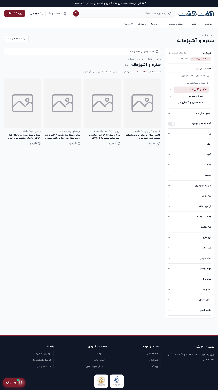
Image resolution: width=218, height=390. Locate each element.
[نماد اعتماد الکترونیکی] (117, 381)
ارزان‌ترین (98, 71)
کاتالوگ (150, 59)
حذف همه (184, 58)
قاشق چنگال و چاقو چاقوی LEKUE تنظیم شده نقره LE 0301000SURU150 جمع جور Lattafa (143, 137)
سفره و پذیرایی (195, 96)
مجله (126, 24)
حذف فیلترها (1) (176, 53)
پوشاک (208, 24)
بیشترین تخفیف (113, 71)
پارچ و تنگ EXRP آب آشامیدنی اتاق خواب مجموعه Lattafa (104, 137)
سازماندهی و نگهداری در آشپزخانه (188, 102)
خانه (159, 59)
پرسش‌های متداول (95, 366)
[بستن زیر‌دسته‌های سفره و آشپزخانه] (170, 89)
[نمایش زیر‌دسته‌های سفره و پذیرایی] (170, 96)
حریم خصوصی (44, 366)
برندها (154, 24)
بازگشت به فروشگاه (16, 38)
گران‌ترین (86, 71)
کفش (194, 24)
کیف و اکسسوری (174, 24)
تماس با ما (99, 360)
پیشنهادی (129, 71)
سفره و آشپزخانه (198, 89)
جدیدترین (141, 71)
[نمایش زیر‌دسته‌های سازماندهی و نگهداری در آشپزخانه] (170, 102)
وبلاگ (155, 366)
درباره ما (142, 24)
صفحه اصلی (152, 353)
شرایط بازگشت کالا (41, 360)
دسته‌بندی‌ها (55, 13)
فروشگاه (153, 360)
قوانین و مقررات (42, 353)
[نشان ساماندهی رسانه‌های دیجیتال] (101, 381)
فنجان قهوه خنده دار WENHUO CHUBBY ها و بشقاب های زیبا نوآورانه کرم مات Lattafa (25, 137)
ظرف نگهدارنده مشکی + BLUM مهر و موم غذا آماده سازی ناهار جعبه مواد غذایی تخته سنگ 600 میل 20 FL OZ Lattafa (62, 137)
